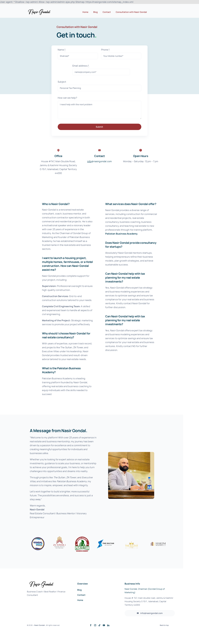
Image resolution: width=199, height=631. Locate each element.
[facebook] (91, 625)
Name (62, 49)
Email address (80, 65)
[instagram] (95, 625)
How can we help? (67, 97)
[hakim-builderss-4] (158, 543)
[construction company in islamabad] (38, 537)
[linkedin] (108, 625)
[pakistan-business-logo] (82, 537)
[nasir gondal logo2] (39, 10)
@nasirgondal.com (99, 161)
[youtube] (104, 625)
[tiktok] (99, 625)
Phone (105, 49)
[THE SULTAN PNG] (131, 537)
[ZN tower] (60, 537)
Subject (62, 81)
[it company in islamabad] (106, 537)
